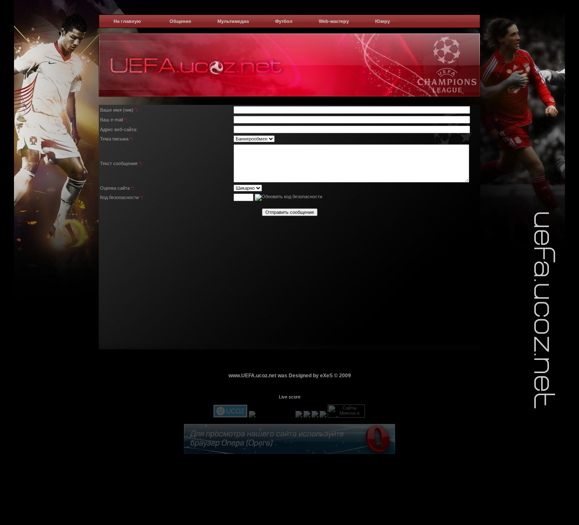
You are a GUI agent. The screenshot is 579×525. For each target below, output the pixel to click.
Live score (290, 396)
